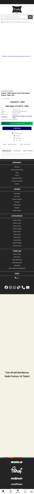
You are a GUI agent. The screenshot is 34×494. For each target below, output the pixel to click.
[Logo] (17, 9)
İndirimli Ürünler (17, 243)
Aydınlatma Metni (17, 178)
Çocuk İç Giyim (17, 226)
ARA (30, 17)
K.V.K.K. (17, 175)
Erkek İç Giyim (17, 223)
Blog (17, 172)
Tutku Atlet (17, 265)
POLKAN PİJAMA (7, 91)
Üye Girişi (17, 196)
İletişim (17, 184)
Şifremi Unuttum (17, 199)
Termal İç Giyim (17, 246)
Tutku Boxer (17, 257)
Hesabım (17, 202)
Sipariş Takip (17, 205)
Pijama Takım (17, 231)
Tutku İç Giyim (17, 254)
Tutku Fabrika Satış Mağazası (17, 268)
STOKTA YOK (17, 128)
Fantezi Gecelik (17, 229)
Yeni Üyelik (17, 193)
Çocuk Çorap (17, 240)
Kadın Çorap (17, 234)
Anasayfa (17, 167)
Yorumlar (17, 151)
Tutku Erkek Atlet (17, 260)
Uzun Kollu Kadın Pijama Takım (19, 111)
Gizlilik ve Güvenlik (17, 181)
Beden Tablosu (27, 144)
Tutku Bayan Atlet (17, 262)
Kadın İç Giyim (17, 220)
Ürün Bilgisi (6, 151)
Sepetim (17, 208)
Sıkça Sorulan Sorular (12, 144)
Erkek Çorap (17, 237)
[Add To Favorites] (17, 133)
